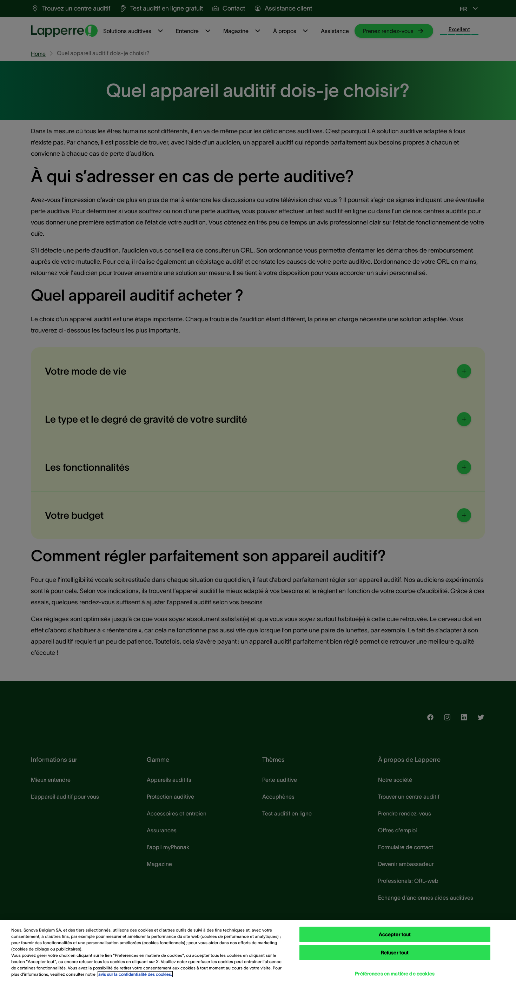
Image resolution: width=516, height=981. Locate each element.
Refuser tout (395, 952)
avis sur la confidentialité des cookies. (135, 974)
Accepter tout (395, 934)
